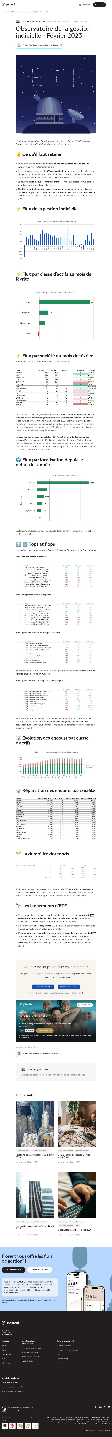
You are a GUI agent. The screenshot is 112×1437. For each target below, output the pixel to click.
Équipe (4, 1346)
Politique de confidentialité (31, 1357)
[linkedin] (100, 1407)
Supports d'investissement (30, 1352)
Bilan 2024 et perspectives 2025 (13, 1391)
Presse (4, 1350)
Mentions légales (27, 1361)
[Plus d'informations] (61, 45)
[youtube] (109, 1407)
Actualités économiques (39, 1151)
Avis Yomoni (6, 1363)
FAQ (58, 1354)
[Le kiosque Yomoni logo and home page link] (8, 5)
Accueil (6, 12)
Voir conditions (11, 1293)
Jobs (3, 1359)
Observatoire (63, 1222)
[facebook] (92, 1407)
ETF (12, 12)
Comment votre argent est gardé (68, 1350)
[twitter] (104, 1407)
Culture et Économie (23, 1151)
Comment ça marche (64, 1346)
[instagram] (96, 1407)
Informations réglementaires (31, 1348)
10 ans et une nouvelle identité (12, 1387)
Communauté (6, 1354)
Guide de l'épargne (63, 1359)
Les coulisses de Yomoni (10, 1383)
